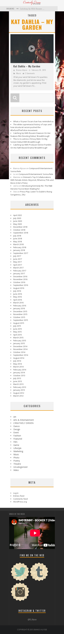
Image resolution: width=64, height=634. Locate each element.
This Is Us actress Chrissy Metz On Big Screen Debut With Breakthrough (28, 140)
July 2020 (17, 218)
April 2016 (17, 299)
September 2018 (20, 232)
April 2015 (17, 334)
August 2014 (18, 358)
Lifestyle (17, 448)
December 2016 (20, 276)
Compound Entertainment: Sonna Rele (36, 174)
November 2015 (20, 314)
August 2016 (18, 288)
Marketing (18, 451)
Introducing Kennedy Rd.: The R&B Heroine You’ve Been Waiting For (31, 187)
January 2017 (19, 273)
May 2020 (17, 224)
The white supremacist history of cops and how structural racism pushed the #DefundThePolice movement (30, 127)
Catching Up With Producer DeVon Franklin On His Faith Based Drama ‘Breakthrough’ (30, 146)
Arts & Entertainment (23, 419)
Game (16, 445)
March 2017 (18, 267)
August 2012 (18, 393)
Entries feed (18, 496)
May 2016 (17, 296)
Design (16, 429)
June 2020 (17, 221)
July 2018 (17, 235)
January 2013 (19, 390)
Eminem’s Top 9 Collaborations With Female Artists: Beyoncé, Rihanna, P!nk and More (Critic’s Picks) (32, 180)
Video (16, 470)
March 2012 (18, 395)
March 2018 (18, 244)
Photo (16, 457)
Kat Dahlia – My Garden (26, 66)
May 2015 (17, 331)
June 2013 (17, 381)
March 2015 (18, 337)
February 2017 (19, 270)
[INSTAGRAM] (20, 600)
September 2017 (20, 253)
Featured (17, 438)
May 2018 (17, 241)
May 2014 (17, 363)
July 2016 (17, 291)
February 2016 (19, 305)
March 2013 (18, 384)
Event (16, 432)
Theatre (17, 463)
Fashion (17, 435)
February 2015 (19, 340)
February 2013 (19, 387)
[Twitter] (20, 580)
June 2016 (17, 294)
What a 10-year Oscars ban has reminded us (33, 121)
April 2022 (17, 215)
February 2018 (19, 247)
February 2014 (19, 369)
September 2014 (20, 355)
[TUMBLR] (39, 580)
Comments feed (20, 498)
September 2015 (20, 320)
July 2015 (17, 326)
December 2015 (20, 311)
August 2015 (18, 323)
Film (15, 441)
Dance (16, 426)
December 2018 (20, 227)
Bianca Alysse (21, 70)
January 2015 (19, 343)
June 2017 (17, 259)
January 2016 (19, 308)
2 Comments (30, 73)
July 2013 (17, 378)
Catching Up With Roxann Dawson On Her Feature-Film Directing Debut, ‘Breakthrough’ (30, 134)
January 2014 (19, 372)
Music (18, 73)
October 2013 (19, 375)
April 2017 (17, 264)
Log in (15, 493)
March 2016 (18, 302)
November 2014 (20, 349)
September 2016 (20, 285)
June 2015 (17, 329)
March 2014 (18, 366)
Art (14, 416)
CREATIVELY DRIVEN (23, 423)
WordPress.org (20, 501)
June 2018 (17, 238)
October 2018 (19, 230)
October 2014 (19, 352)
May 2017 (17, 261)
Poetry (16, 460)
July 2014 (17, 360)
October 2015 (19, 317)
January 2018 (19, 250)
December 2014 (20, 346)
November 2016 (20, 279)
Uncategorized (20, 467)
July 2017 (17, 256)
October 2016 (19, 282)
